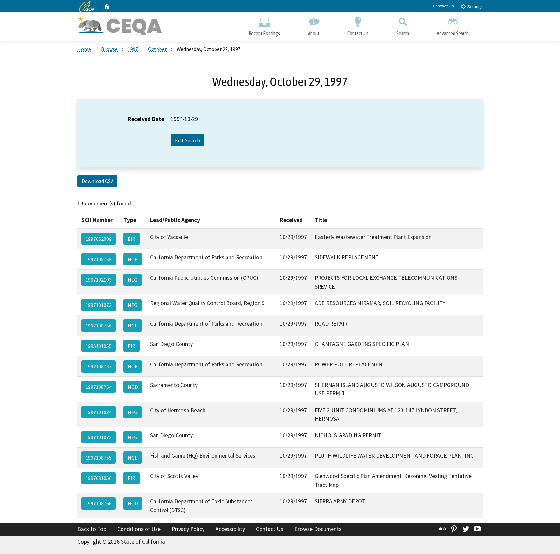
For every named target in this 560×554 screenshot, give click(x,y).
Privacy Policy (188, 529)
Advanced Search (453, 33)
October (157, 49)
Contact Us (443, 6)
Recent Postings (264, 33)
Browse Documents (318, 529)
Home (84, 49)
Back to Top (91, 529)
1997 (133, 49)
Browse (109, 49)
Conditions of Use (139, 529)
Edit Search (187, 140)
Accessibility (230, 529)
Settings (474, 6)
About (314, 33)
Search (402, 33)
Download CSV (97, 181)
